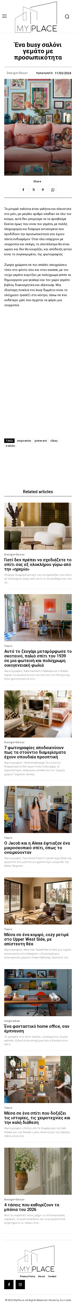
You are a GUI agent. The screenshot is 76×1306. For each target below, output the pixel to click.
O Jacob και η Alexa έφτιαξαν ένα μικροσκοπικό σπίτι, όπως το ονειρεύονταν (37, 848)
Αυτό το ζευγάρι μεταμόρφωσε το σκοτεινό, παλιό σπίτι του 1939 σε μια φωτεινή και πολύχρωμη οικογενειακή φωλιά (38, 658)
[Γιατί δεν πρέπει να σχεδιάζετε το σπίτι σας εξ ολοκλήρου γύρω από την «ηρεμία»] (38, 526)
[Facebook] (23, 190)
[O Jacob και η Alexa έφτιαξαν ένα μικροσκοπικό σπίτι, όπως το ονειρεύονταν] (38, 809)
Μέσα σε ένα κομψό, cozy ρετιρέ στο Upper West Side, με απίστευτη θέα (36, 939)
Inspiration (12, 1021)
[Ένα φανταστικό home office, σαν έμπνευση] (38, 992)
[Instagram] (20, 1284)
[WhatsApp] (52, 190)
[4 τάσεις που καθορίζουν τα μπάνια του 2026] (38, 1171)
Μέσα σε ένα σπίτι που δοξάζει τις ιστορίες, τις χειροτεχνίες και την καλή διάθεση (37, 1118)
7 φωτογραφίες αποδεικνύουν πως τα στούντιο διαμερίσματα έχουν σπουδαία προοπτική (35, 752)
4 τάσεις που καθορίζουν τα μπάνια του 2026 (31, 1207)
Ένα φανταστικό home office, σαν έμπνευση (36, 1028)
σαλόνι (10, 445)
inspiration (24, 440)
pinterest (41, 440)
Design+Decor (17, 73)
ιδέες (54, 440)
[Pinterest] (43, 190)
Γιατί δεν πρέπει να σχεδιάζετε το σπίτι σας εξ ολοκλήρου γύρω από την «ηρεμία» (38, 564)
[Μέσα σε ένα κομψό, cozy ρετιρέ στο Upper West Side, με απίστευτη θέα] (38, 901)
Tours (8, 646)
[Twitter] (33, 190)
